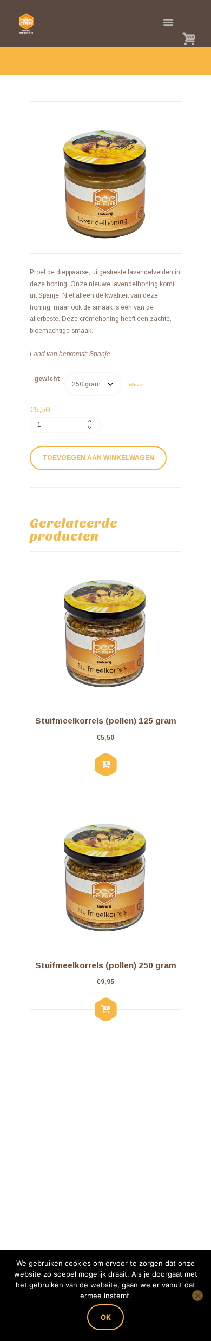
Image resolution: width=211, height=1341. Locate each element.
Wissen (138, 384)
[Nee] (197, 1295)
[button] (105, 765)
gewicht (47, 379)
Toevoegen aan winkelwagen (98, 458)
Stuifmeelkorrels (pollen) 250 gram (105, 965)
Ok (106, 1317)
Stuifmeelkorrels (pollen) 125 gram (105, 720)
